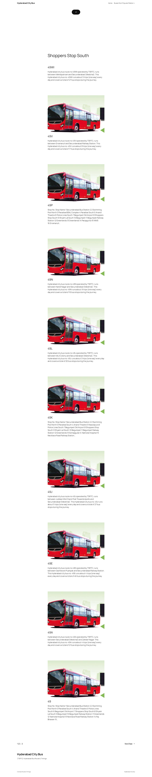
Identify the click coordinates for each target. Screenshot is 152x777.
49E (50, 563)
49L (50, 348)
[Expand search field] (76, 12)
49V (50, 136)
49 (49, 701)
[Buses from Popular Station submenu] (134, 3)
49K (50, 417)
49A (50, 632)
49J (50, 491)
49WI (51, 67)
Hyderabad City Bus (26, 3)
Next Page (130, 744)
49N (50, 279)
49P (50, 205)
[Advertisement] (76, 34)
